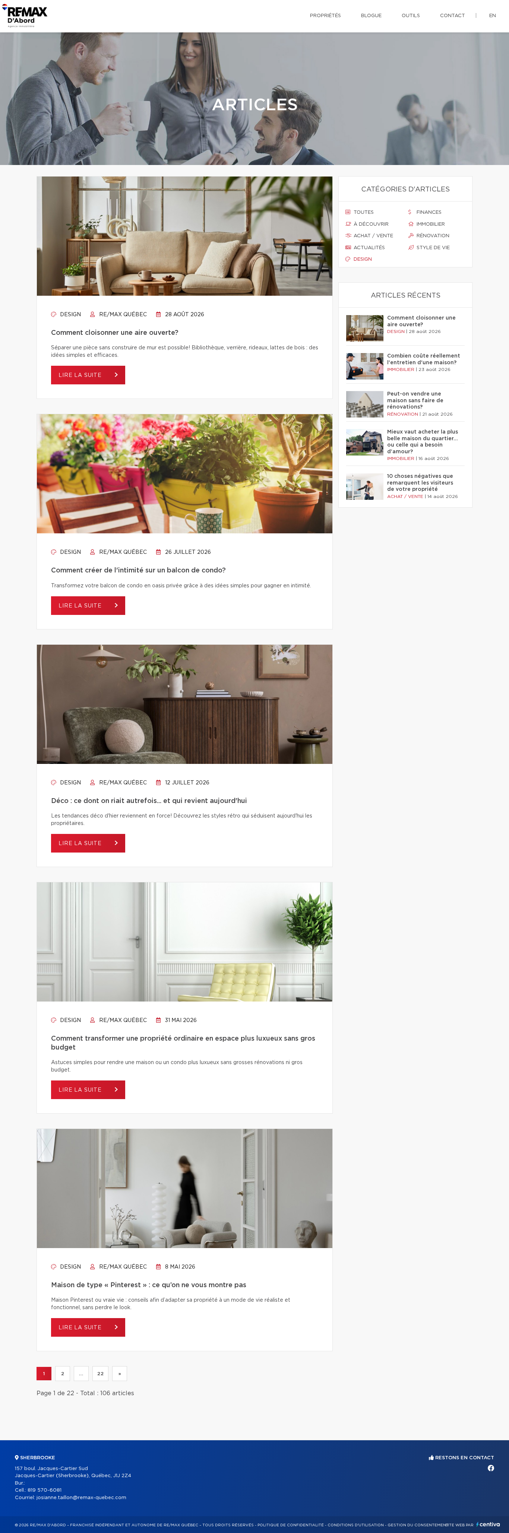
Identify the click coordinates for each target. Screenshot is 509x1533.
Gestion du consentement (418, 1525)
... (81, 1373)
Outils (411, 15)
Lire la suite (81, 375)
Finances (428, 212)
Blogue (371, 15)
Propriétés (325, 15)
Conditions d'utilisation (356, 1525)
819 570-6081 (44, 1490)
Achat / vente (372, 236)
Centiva (488, 1524)
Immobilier (430, 224)
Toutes (363, 212)
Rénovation (432, 236)
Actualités (368, 247)
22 (100, 1373)
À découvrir (370, 224)
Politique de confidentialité (290, 1525)
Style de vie (432, 247)
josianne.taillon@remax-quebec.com (81, 1497)
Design (70, 314)
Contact (452, 15)
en (492, 15)
